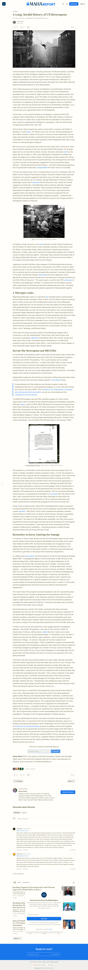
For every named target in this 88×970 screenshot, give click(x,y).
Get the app (51, 965)
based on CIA (48, 390)
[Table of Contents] (2, 485)
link (47, 297)
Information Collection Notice (43, 924)
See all (16, 938)
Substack (37, 968)
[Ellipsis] (74, 828)
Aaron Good (20, 21)
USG (33, 239)
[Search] (63, 4)
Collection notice (54, 962)
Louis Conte (20, 895)
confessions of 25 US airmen (26, 395)
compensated (42, 168)
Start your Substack (41, 965)
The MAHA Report (21, 913)
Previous (19, 781)
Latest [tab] (19, 882)
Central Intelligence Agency (32, 465)
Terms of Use (52, 922)
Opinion (15, 11)
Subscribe (74, 4)
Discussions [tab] (26, 882)
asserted (35, 182)
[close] (60, 892)
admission (68, 280)
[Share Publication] (67, 4)
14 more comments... (18, 873)
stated (44, 632)
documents (29, 556)
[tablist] (20, 812)
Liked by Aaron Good (23, 830)
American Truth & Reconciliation (27, 726)
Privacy (44, 962)
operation (35, 338)
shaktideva (19, 828)
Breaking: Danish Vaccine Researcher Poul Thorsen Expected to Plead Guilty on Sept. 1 (34, 888)
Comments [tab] (17, 812)
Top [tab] (15, 882)
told (64, 152)
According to (56, 380)
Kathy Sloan (19, 854)
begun (22, 404)
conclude (53, 494)
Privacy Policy (57, 924)
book (29, 132)
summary (22, 511)
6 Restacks (32, 769)
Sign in (82, 4)
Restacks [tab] (24, 812)
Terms (48, 962)
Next (70, 781)
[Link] (10, 292)
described (42, 275)
